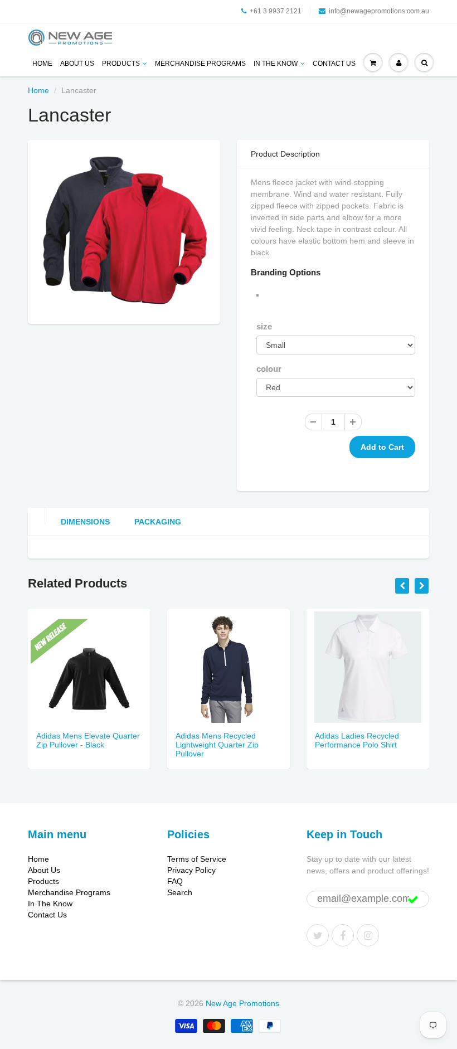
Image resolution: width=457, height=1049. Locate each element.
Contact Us (334, 63)
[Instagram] (368, 935)
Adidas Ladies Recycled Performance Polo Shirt (357, 740)
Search (179, 892)
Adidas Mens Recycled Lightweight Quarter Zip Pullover (217, 744)
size (264, 326)
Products (121, 63)
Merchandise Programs (200, 63)
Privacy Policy (191, 870)
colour (268, 368)
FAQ (175, 881)
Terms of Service (196, 858)
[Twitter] (318, 935)
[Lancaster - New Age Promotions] (124, 230)
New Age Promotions (242, 1003)
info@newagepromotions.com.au (379, 11)
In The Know (276, 63)
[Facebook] (343, 935)
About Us (77, 63)
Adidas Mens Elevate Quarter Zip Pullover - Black (88, 740)
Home (42, 63)
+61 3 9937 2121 (276, 11)
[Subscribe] (413, 900)
